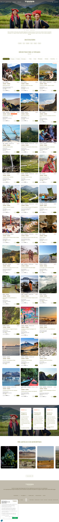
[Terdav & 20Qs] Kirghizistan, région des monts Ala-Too (44, 466)
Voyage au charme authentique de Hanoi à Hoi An (48, 391)
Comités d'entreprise (38, 495)
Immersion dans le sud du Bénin (46, 360)
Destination (40, 58)
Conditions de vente (37, 499)
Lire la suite (29, 34)
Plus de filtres (53, 58)
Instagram (18, 499)
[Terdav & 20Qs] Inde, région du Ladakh (27, 466)
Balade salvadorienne (25, 115)
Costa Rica (20, 43)
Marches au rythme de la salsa (27, 85)
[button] (2, 521)
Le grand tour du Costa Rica (8, 177)
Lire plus (22, 424)
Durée (35, 58)
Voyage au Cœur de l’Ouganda (8, 207)
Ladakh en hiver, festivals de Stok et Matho (11, 237)
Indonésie (27, 43)
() (35, 16)
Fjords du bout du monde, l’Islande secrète (29, 297)
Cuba (24, 43)
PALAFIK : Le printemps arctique (9, 360)
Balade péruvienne (6, 85)
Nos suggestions (23, 495)
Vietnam (39, 43)
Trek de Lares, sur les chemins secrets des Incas (48, 116)
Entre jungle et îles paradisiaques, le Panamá (10, 298)
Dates (31, 58)
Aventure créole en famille (8, 115)
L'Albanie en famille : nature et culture (47, 85)
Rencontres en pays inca (44, 177)
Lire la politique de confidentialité (5, 515)
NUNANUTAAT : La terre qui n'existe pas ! (47, 328)
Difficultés (46, 58)
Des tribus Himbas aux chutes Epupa (28, 267)
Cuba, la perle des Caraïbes (8, 146)
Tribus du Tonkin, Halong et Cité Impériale (29, 207)
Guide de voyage (50, 499)
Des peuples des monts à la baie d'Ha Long (29, 237)
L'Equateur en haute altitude (26, 360)
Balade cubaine (42, 237)
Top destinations (16, 495)
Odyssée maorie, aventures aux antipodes (29, 391)
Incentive (44, 495)
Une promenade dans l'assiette (8, 466)
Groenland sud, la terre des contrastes (10, 390)
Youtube (21, 499)
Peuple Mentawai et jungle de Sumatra (10, 328)
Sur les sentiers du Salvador (45, 297)
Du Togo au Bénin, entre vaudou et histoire (48, 207)
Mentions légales (32, 499)
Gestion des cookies (55, 499)
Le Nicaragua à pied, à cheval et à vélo (47, 267)
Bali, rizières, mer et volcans (26, 177)
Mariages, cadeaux (31, 495)
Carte (15, 90)
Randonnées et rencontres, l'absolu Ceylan (29, 146)
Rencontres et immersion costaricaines (47, 146)
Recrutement (45, 499)
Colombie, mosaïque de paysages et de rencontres (28, 329)
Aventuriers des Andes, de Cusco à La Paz (10, 267)
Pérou (32, 43)
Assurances (41, 499)
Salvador (35, 43)
